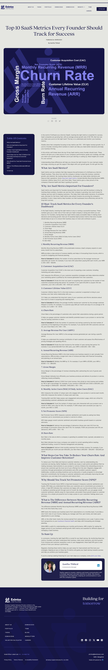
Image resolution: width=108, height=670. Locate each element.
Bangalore (101, 657)
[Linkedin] (82, 640)
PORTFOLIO (48, 7)
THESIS (39, 7)
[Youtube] (98, 640)
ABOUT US (31, 7)
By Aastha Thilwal (54, 43)
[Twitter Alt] (94, 640)
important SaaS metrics (69, 178)
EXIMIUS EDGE (59, 7)
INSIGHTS (80, 7)
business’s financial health (66, 521)
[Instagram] (90, 640)
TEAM (90, 7)
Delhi (95, 657)
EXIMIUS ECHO (70, 7)
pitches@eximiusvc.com (96, 654)
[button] (48, 121)
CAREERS (89, 11)
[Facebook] (86, 640)
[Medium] (102, 640)
